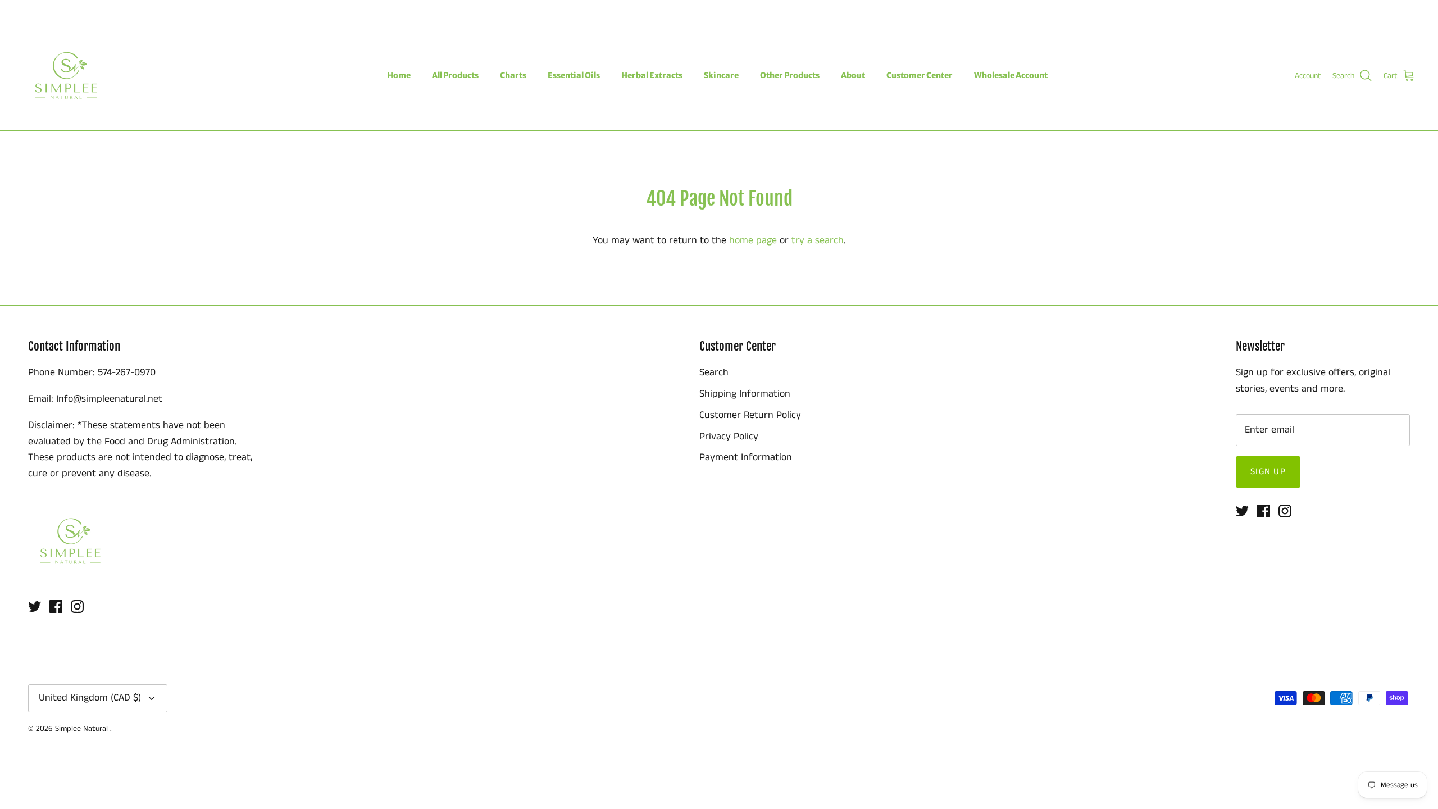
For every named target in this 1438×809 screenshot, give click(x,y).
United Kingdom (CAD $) (1365, 10)
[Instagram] (59, 10)
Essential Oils (574, 75)
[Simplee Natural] (66, 75)
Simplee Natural (82, 728)
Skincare (721, 75)
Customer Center (919, 75)
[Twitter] (26, 10)
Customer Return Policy (750, 415)
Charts (513, 75)
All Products (455, 75)
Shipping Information (744, 394)
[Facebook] (43, 10)
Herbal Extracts (651, 75)
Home (399, 75)
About (853, 75)
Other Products (790, 75)
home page (753, 240)
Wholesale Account (1011, 75)
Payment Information (745, 457)
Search (714, 372)
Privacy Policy (728, 436)
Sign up (1268, 471)
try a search (817, 240)
